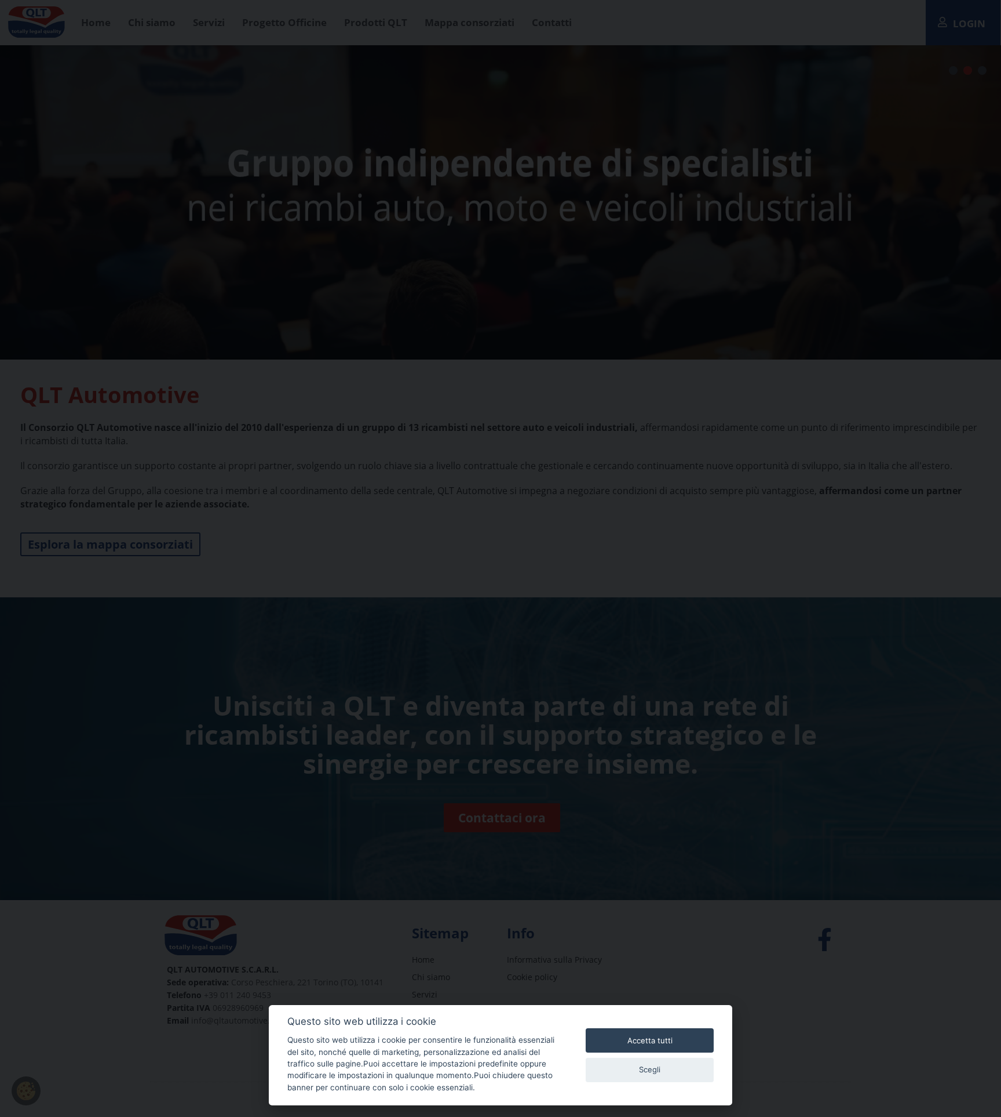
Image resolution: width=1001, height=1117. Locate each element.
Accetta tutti (650, 1040)
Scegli (649, 1069)
